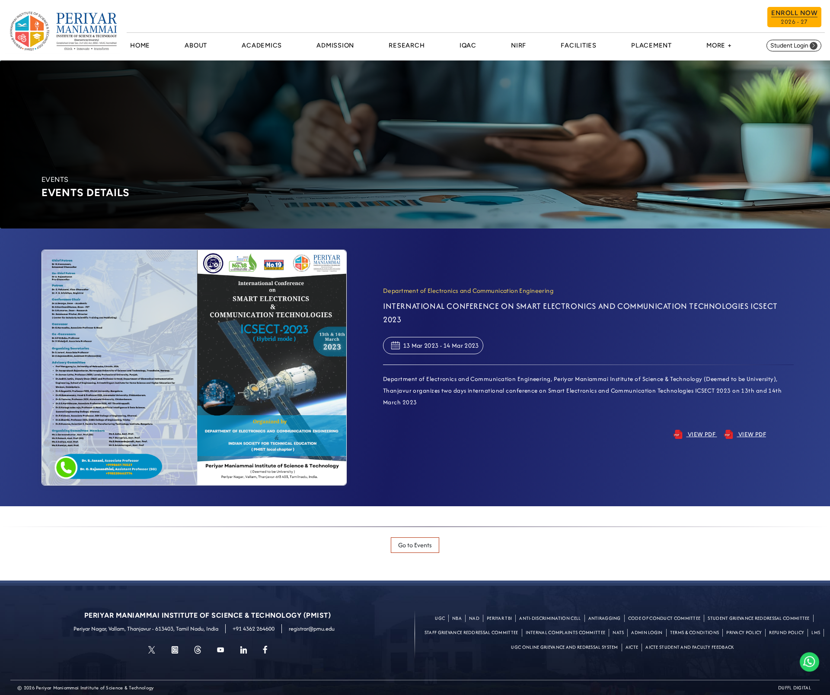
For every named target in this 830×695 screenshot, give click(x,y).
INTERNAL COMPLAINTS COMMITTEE (566, 632)
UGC (440, 618)
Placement (651, 45)
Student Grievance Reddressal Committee (758, 618)
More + (719, 45)
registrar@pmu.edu (312, 629)
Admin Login (646, 632)
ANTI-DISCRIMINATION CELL (550, 618)
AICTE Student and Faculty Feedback (689, 647)
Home (140, 45)
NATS (618, 632)
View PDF (701, 434)
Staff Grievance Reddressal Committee (471, 632)
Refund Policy (786, 632)
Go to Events (415, 544)
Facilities (579, 45)
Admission (335, 45)
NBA (457, 618)
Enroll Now (794, 17)
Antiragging (604, 618)
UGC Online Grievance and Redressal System (564, 647)
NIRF (518, 45)
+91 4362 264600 (254, 629)
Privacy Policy (744, 632)
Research (407, 45)
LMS (815, 632)
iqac (468, 45)
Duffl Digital (794, 687)
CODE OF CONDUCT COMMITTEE (664, 618)
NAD (474, 618)
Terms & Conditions (694, 632)
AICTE (632, 647)
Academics (262, 45)
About (196, 45)
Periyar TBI (499, 618)
